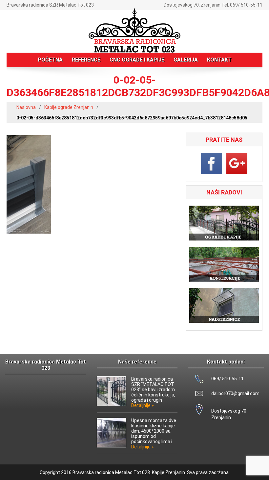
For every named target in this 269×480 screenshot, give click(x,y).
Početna (50, 60)
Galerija (186, 60)
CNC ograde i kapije (137, 60)
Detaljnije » (142, 405)
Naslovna (26, 107)
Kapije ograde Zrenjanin (68, 107)
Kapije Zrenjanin (168, 472)
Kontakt (219, 60)
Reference (86, 60)
